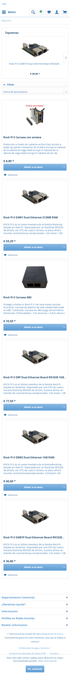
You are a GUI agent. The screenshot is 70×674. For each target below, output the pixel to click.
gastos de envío (54, 633)
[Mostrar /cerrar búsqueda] (33, 12)
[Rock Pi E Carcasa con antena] (35, 116)
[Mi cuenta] (57, 12)
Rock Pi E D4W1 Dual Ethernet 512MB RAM (30, 217)
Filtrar (10, 84)
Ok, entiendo (35, 668)
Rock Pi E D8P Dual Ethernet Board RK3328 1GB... (34, 377)
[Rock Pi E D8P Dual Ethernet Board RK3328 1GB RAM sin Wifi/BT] (35, 356)
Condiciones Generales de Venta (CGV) (27, 653)
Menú (12, 12)
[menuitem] (8, 12)
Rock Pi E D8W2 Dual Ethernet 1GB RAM (28, 457)
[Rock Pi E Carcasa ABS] (35, 276)
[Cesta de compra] (65, 12)
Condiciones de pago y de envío (34, 648)
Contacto (54, 653)
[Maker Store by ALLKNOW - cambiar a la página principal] (4, 4)
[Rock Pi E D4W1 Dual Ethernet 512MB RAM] (35, 196)
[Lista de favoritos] (49, 12)
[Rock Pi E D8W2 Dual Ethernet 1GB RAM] (35, 436)
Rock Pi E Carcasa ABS (17, 297)
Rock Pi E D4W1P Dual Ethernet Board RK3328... (35, 63)
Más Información (47, 660)
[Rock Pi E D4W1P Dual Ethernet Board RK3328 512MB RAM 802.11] (35, 49)
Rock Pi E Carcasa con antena (22, 137)
